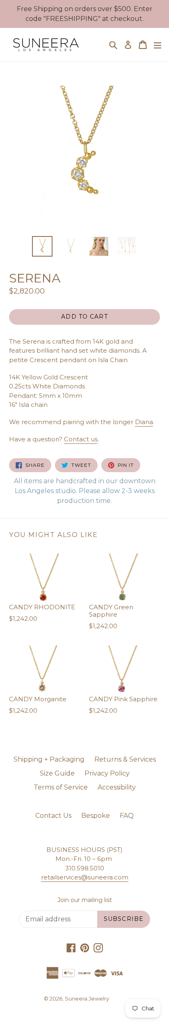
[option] (42, 246)
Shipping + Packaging (49, 759)
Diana (144, 422)
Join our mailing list (84, 900)
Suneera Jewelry (87, 998)
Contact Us (53, 815)
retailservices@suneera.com (84, 877)
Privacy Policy (107, 773)
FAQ (127, 815)
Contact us (81, 439)
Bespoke (95, 815)
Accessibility (117, 787)
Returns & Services (125, 759)
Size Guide (57, 773)
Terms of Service (61, 787)
